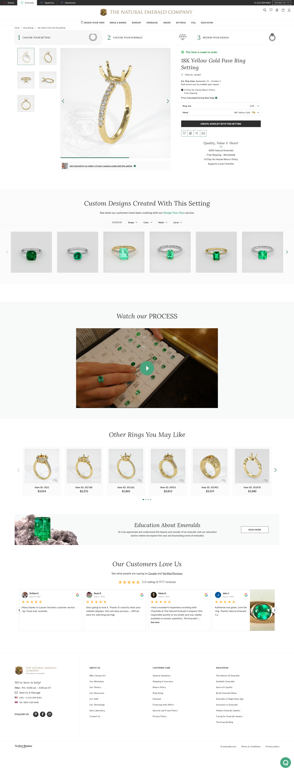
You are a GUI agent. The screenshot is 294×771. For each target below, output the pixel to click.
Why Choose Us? (97, 675)
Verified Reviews (172, 573)
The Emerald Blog (224, 722)
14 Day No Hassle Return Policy (199, 89)
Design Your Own (174, 212)
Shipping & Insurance (163, 681)
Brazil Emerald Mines (226, 693)
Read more (259, 530)
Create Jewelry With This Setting (220, 123)
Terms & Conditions (250, 746)
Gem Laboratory (97, 710)
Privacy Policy (159, 716)
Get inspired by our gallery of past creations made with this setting (101, 166)
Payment (157, 699)
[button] (168, 101)
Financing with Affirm (163, 704)
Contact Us (94, 716)
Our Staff (93, 699)
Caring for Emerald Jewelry (229, 716)
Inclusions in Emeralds (227, 704)
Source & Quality (224, 687)
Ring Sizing (158, 693)
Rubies (11, 2)
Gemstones (70, 2)
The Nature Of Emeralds (227, 675)
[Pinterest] (36, 714)
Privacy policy (272, 746)
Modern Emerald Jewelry (228, 710)
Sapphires (49, 2)
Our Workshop (96, 681)
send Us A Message (29, 692)
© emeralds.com (228, 746)
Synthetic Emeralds (225, 681)
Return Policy (159, 687)
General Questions (161, 675)
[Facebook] (43, 714)
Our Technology (97, 704)
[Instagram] (49, 714)
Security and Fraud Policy (165, 710)
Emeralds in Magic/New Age (229, 699)
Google (152, 573)
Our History (95, 687)
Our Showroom (96, 693)
